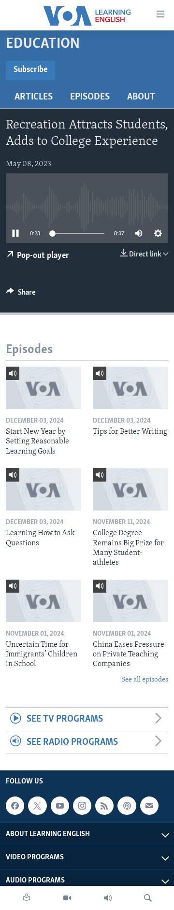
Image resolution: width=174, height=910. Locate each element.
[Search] (147, 898)
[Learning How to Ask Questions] (43, 489)
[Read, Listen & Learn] (27, 898)
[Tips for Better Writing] (130, 388)
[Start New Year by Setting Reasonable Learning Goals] (43, 388)
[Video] (67, 898)
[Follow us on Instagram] (82, 805)
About (141, 97)
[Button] (20, 294)
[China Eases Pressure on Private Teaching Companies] (130, 601)
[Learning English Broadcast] (107, 898)
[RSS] (104, 805)
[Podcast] (126, 805)
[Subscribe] (149, 805)
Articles (33, 97)
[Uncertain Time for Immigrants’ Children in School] (43, 601)
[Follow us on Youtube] (60, 805)
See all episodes (144, 679)
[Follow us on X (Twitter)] (37, 805)
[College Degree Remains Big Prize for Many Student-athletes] (130, 489)
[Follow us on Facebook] (15, 805)
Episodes (90, 97)
